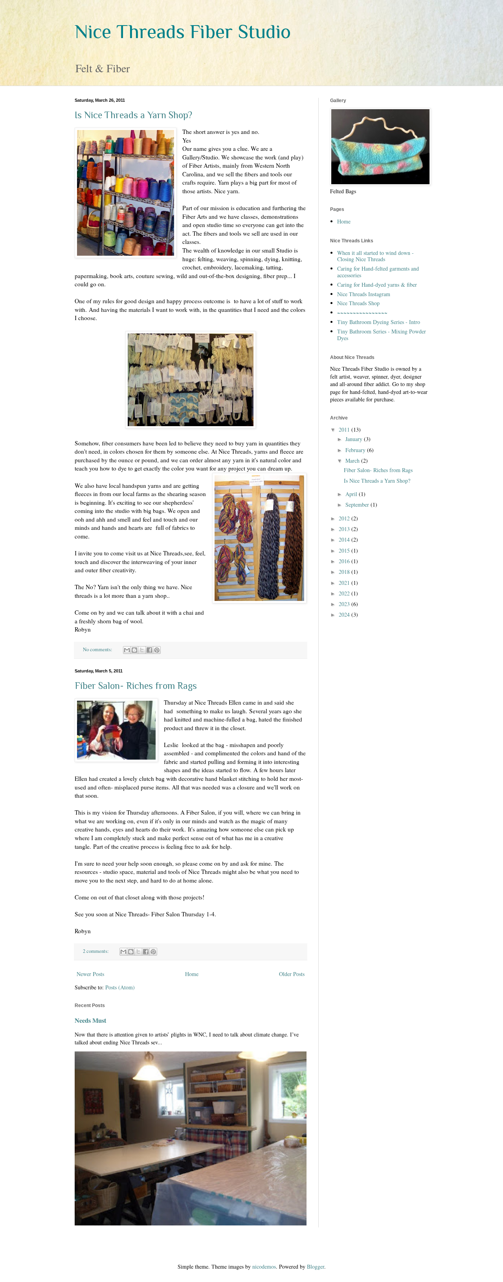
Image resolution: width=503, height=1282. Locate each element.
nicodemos (264, 1266)
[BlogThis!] (134, 650)
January (354, 439)
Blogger (315, 1266)
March (353, 460)
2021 (345, 582)
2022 (345, 593)
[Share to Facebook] (149, 650)
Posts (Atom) (120, 987)
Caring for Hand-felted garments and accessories (378, 272)
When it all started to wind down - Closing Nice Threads (375, 256)
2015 (345, 550)
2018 (345, 571)
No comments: (98, 649)
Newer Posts (90, 974)
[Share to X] (142, 650)
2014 (345, 539)
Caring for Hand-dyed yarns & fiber (377, 284)
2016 (345, 561)
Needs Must (90, 1020)
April (352, 494)
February (356, 450)
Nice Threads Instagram (363, 294)
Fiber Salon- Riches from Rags (136, 685)
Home (191, 974)
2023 (345, 604)
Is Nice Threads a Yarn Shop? (133, 115)
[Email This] (127, 650)
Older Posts (292, 974)
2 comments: (96, 951)
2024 (345, 614)
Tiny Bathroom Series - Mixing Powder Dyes (381, 335)
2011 (345, 429)
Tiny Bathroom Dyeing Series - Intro (378, 322)
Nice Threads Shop (358, 303)
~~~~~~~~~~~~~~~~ (362, 312)
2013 (345, 529)
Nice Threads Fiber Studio (183, 31)
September (358, 504)
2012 (345, 518)
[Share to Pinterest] (157, 650)
